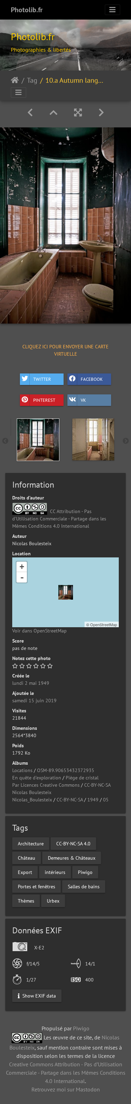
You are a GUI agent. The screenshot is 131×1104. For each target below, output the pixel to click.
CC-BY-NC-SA (97, 785)
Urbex (53, 901)
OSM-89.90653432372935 (65, 770)
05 (106, 799)
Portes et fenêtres (36, 886)
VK (83, 400)
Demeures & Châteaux (71, 858)
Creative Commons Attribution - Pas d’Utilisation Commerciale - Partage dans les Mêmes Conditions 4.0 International (65, 1072)
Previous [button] (5, 441)
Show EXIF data (38, 995)
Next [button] (125, 441)
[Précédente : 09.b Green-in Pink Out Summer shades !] (30, 112)
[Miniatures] (53, 112)
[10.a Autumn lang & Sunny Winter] (65, 592)
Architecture (31, 843)
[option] (38, 439)
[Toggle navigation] (112, 10)
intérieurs (55, 872)
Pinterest (44, 400)
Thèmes (26, 901)
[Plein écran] (78, 112)
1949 (93, 799)
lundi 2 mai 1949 (30, 683)
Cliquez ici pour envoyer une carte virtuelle (65, 350)
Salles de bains (84, 886)
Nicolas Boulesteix (31, 792)
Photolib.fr (27, 9)
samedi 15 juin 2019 (34, 700)
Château (26, 858)
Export (25, 872)
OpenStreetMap (103, 624)
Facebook (92, 379)
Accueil (15, 80)
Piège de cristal (82, 778)
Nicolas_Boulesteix (32, 799)
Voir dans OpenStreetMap (39, 631)
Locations (22, 770)
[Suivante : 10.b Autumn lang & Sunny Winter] (101, 112)
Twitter (42, 379)
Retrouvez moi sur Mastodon (65, 1089)
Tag (32, 80)
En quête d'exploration (36, 778)
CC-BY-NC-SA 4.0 (73, 843)
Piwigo (85, 872)
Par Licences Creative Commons (46, 785)
